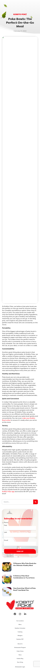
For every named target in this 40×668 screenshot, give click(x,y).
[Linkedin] (25, 614)
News (20, 655)
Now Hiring (20, 662)
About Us (20, 644)
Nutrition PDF (20, 639)
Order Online (20, 651)
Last (5, 532)
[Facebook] (15, 614)
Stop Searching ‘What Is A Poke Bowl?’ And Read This (24, 589)
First (5, 525)
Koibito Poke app (8, 491)
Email (6, 540)
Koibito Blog (20, 658)
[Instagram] (20, 614)
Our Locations (20, 621)
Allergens (20, 635)
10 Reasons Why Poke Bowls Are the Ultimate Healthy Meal (24, 564)
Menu (20, 624)
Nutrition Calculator (20, 628)
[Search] (35, 502)
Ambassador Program (20, 647)
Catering (20, 632)
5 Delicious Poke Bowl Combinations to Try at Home (24, 577)
